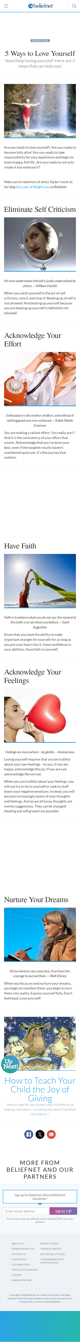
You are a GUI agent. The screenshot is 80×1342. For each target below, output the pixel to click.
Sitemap (16, 1274)
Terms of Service (50, 1248)
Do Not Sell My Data (52, 1254)
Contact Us (19, 1254)
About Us (17, 1243)
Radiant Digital (21, 1280)
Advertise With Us (23, 1248)
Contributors (21, 1264)
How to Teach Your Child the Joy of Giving (40, 1089)
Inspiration (40, 40)
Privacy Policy (49, 1243)
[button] (74, 6)
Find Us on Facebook (25, 1269)
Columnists (19, 1259)
